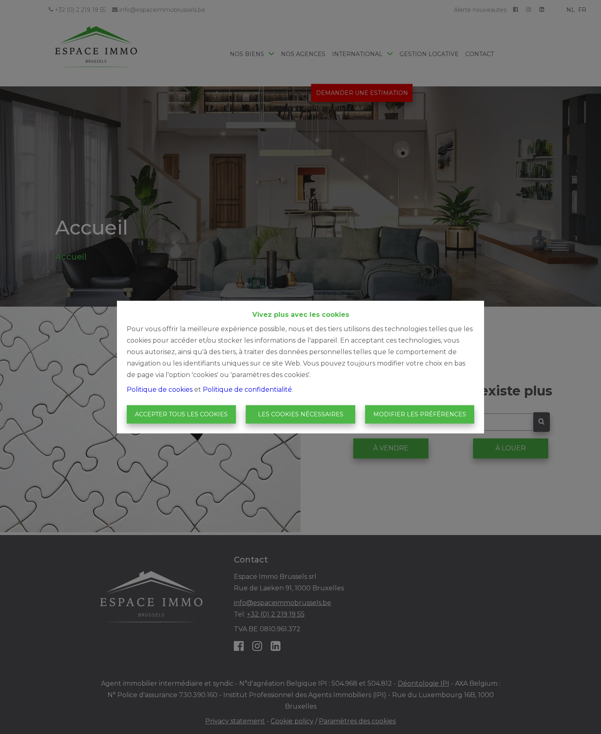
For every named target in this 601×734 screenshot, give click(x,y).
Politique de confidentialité (247, 389)
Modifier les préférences (419, 414)
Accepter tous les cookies (181, 414)
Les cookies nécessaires (300, 414)
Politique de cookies (160, 389)
